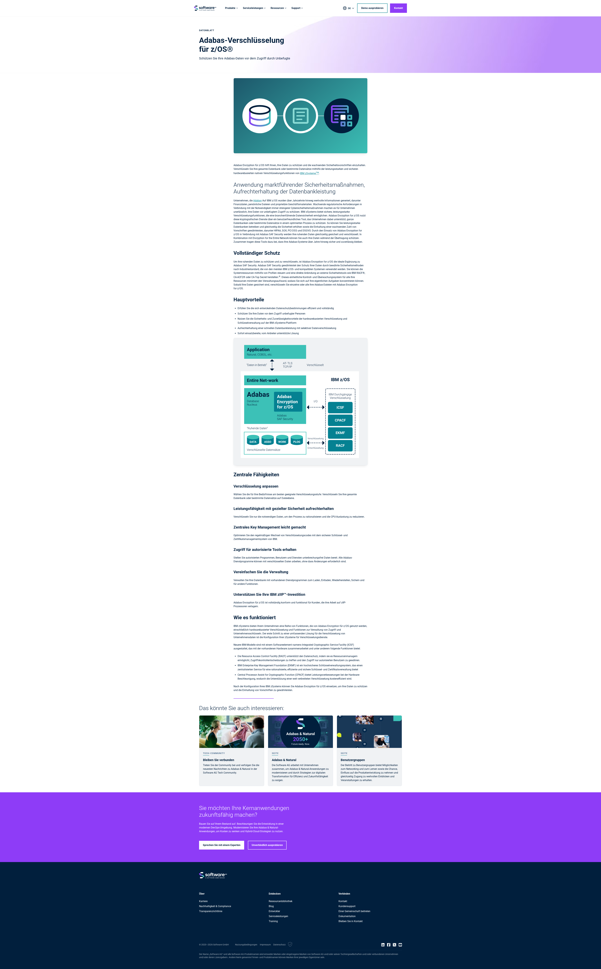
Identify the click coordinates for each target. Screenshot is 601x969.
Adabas (257, 200)
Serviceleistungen (278, 916)
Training (273, 921)
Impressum (265, 944)
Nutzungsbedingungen (246, 944)
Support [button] (295, 8)
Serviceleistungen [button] (253, 8)
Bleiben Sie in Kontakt (351, 921)
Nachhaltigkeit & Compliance (215, 906)
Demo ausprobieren (372, 8)
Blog (271, 906)
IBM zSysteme (309, 173)
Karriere (203, 901)
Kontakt (398, 8)
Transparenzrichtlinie (210, 911)
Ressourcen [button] (277, 8)
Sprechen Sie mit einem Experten (221, 845)
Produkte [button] (230, 8)
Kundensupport (347, 906)
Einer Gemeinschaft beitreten (354, 911)
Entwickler (274, 911)
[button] (290, 945)
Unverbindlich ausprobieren (267, 845)
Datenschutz (279, 944)
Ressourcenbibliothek (280, 901)
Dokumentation (347, 916)
